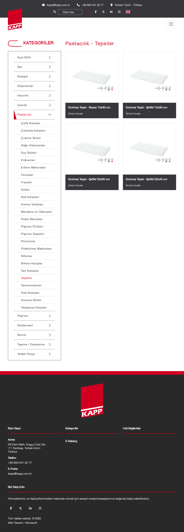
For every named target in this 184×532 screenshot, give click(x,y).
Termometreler (31, 285)
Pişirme (22, 315)
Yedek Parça (26, 353)
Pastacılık (24, 114)
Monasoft (31, 522)
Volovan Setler (31, 300)
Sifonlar (26, 256)
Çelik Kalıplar (30, 123)
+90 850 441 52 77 (92, 4)
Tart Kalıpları (30, 270)
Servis (21, 334)
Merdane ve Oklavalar (36, 211)
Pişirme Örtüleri (32, 226)
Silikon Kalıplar (32, 263)
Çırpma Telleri (31, 137)
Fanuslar (27, 174)
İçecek (22, 105)
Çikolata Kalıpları (33, 130)
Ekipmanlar (25, 85)
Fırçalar (26, 182)
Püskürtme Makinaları (36, 248)
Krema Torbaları (32, 204)
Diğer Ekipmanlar (33, 145)
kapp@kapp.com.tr (58, 4)
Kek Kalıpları (30, 197)
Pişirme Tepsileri (33, 233)
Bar (19, 66)
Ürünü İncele (75, 113)
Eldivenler (28, 160)
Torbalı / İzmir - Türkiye (128, 4)
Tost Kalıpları (30, 292)
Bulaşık (22, 76)
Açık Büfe (24, 57)
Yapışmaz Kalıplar (34, 307)
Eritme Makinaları (33, 167)
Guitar (25, 189)
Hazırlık (22, 95)
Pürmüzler (28, 241)
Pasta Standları (32, 219)
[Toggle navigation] (171, 24)
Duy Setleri (29, 152)
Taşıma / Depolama (31, 344)
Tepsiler (26, 277)
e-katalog (71, 441)
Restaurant (25, 325)
